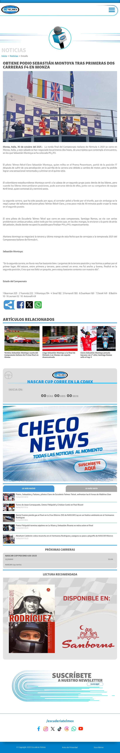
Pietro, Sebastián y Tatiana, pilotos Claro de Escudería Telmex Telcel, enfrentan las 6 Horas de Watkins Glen (63, 495)
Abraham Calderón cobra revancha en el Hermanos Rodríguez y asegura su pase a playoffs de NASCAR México (64, 536)
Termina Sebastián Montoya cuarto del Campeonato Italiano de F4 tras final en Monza (21, 355)
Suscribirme (99, 747)
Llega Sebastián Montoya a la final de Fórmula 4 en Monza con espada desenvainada (58, 355)
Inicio (4, 56)
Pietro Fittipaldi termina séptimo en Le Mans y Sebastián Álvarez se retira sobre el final (54, 526)
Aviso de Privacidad (70, 747)
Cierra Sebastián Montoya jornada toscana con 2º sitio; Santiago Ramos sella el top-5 (96, 355)
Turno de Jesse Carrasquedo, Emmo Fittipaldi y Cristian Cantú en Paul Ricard (49, 505)
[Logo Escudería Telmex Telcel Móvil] (10, 9)
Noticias (14, 56)
